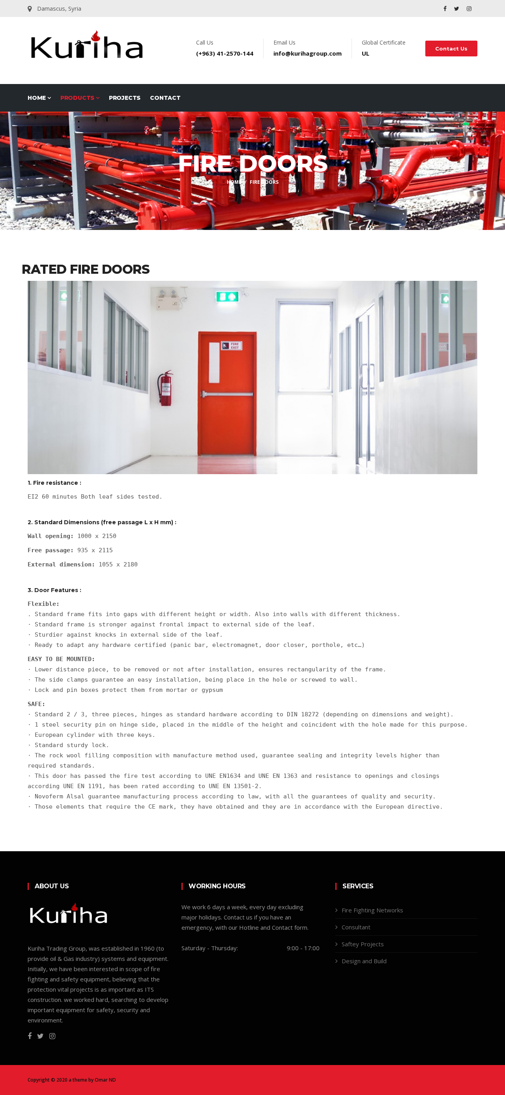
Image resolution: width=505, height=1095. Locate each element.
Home (37, 97)
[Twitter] (457, 8)
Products (78, 97)
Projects (124, 97)
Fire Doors (264, 182)
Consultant (356, 927)
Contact (165, 97)
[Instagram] (469, 8)
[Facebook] (445, 8)
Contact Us (451, 48)
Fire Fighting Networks (372, 910)
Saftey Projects (363, 944)
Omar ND (105, 1079)
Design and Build (364, 961)
